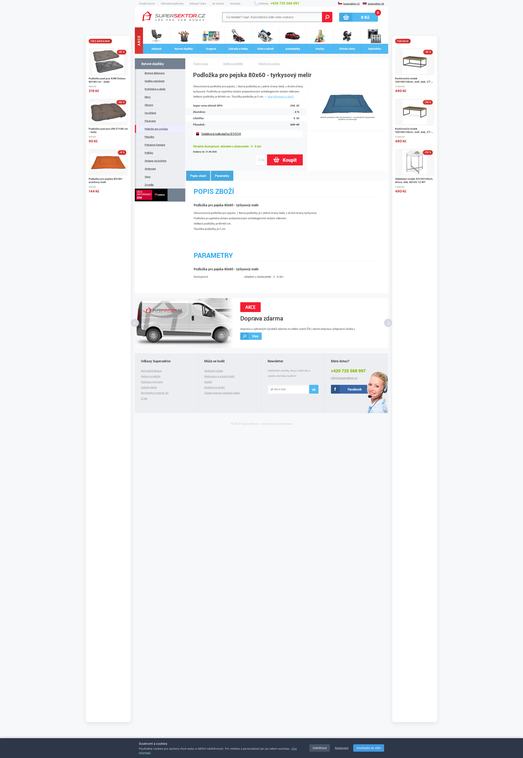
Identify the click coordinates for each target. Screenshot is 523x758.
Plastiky (149, 137)
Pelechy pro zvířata (156, 129)
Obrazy (149, 105)
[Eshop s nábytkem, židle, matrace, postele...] (174, 16)
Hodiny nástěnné (154, 81)
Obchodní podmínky (172, 3)
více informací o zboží (280, 96)
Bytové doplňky (152, 64)
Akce (139, 40)
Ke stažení (218, 3)
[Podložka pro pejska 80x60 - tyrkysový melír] (347, 115)
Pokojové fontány (155, 145)
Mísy (148, 97)
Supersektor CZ (351, 3)
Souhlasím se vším (368, 748)
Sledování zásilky (213, 371)
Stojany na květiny (156, 161)
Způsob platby (149, 387)
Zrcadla (149, 184)
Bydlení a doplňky (233, 63)
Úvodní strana (147, 3)
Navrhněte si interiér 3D (155, 393)
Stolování (150, 169)
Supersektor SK (376, 3)
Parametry (222, 176)
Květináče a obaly (155, 89)
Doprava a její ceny (152, 382)
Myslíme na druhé (214, 387)
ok (314, 389)
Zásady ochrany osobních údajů (222, 393)
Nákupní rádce (198, 3)
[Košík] (358, 17)
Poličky (149, 153)
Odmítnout (320, 748)
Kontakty (235, 3)
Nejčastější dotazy (151, 371)
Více (255, 336)
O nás (144, 398)
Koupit (290, 160)
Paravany (150, 121)
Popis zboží (198, 176)
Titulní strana (200, 63)
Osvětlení (150, 113)
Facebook (355, 389)
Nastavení (341, 748)
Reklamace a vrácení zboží (219, 376)
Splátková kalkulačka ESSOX (221, 134)
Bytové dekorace (155, 73)
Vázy (148, 177)
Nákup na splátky (150, 376)
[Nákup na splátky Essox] (160, 195)
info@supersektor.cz (344, 378)
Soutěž (208, 382)
